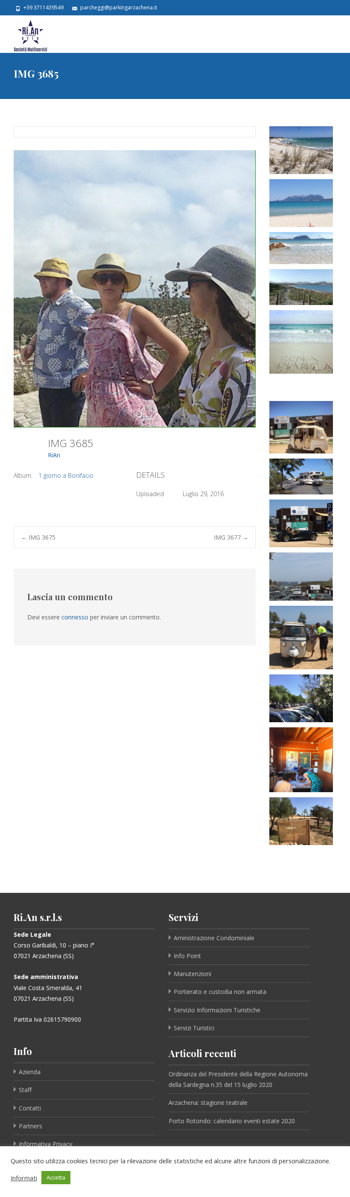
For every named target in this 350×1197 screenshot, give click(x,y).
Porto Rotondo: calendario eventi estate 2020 (232, 1121)
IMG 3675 (38, 537)
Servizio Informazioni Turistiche (217, 1010)
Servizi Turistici (194, 1028)
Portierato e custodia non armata (220, 992)
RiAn (54, 455)
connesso (74, 617)
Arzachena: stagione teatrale (208, 1102)
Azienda (30, 1072)
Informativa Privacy (45, 1144)
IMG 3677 (231, 537)
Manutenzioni (192, 974)
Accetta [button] (56, 1177)
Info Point (187, 956)
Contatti (30, 1108)
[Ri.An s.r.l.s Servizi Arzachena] (23, 33)
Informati (24, 1178)
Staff (25, 1090)
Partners (30, 1126)
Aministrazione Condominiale (214, 938)
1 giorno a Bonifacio (65, 475)
